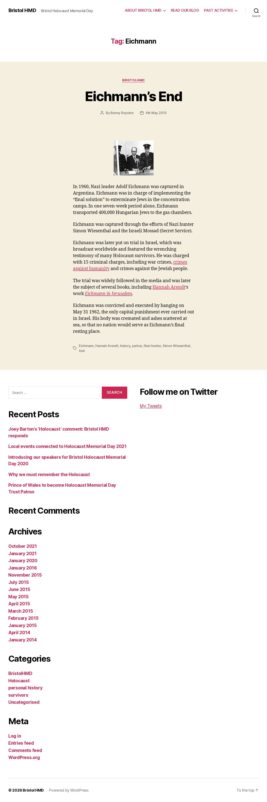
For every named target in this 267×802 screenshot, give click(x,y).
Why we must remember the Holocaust (49, 474)
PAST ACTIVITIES (218, 10)
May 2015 (18, 596)
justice (137, 346)
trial (82, 351)
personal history (25, 687)
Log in (14, 736)
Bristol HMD (22, 10)
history (125, 346)
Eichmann (86, 346)
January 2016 (22, 568)
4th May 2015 (156, 113)
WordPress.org (24, 757)
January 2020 (22, 560)
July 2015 (18, 582)
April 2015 (19, 603)
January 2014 (22, 639)
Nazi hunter (152, 346)
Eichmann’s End (133, 96)
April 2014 (19, 632)
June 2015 (19, 589)
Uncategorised (24, 702)
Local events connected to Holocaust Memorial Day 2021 (67, 446)
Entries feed (21, 743)
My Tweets (151, 406)
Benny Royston (122, 113)
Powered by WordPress (69, 790)
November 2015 (25, 575)
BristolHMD (133, 80)
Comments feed (25, 750)
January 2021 (22, 553)
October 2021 (22, 546)
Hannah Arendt (168, 287)
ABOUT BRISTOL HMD (143, 10)
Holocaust (19, 680)
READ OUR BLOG (185, 10)
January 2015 (22, 625)
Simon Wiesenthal (176, 346)
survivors (18, 695)
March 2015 (20, 611)
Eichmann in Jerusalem (108, 294)
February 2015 (23, 618)
